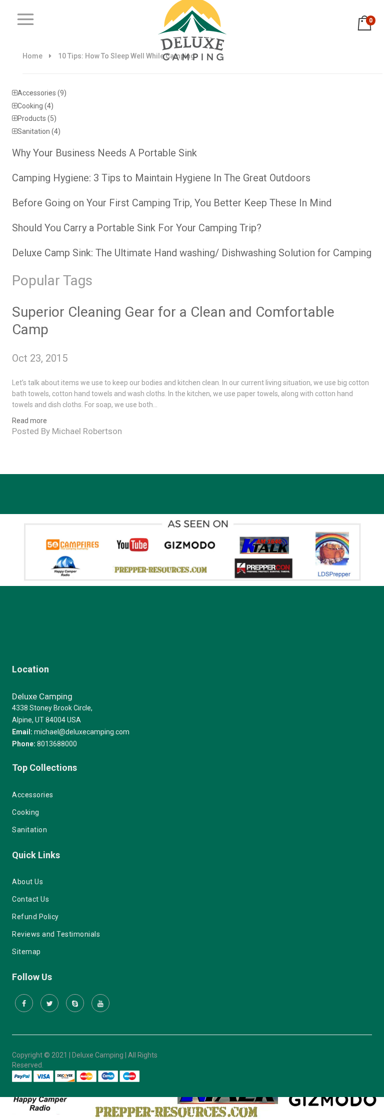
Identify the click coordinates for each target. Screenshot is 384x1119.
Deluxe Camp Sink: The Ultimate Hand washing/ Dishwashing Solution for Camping (192, 253)
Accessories (42, 93)
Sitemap (26, 952)
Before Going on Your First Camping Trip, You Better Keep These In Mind (172, 203)
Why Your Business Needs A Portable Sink (104, 153)
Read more (29, 421)
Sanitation (39, 131)
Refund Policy (35, 917)
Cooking (36, 106)
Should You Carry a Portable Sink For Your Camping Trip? (137, 228)
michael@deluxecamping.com (82, 732)
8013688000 (57, 744)
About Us (27, 882)
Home (32, 56)
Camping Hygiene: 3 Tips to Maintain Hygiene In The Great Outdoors (161, 178)
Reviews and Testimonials (56, 934)
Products (37, 118)
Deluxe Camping (42, 696)
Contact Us (30, 899)
